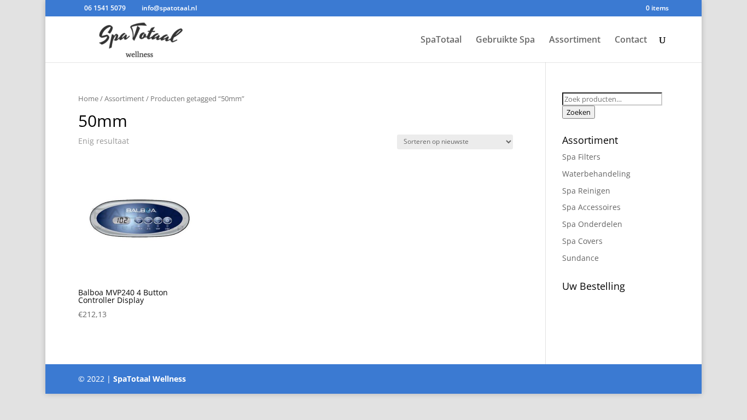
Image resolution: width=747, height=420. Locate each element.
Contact (631, 40)
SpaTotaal (441, 40)
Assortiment (574, 40)
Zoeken (579, 112)
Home (88, 98)
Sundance (580, 258)
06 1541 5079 (105, 8)
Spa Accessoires (591, 207)
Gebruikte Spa (505, 40)
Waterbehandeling (596, 173)
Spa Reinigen (586, 190)
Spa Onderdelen (592, 224)
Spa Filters (581, 156)
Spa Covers (582, 241)
